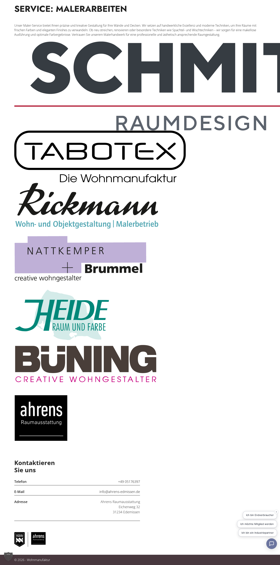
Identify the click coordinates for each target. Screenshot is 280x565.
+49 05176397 (129, 481)
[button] (8, 556)
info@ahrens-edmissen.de (119, 491)
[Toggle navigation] (260, 13)
